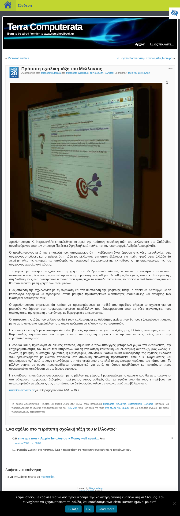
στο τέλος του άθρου (117, 407)
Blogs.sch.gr (96, 488)
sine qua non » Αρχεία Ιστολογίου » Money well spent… (58, 438)
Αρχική (140, 44)
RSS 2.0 (72, 407)
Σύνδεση (25, 5)
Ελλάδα (109, 72)
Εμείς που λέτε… (162, 44)
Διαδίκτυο (83, 72)
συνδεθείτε (47, 477)
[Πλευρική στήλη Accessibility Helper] (174, 13)
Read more (106, 509)
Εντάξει (73, 509)
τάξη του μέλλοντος (139, 72)
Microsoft (71, 72)
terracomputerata (51, 72)
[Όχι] (174, 503)
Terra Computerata (44, 27)
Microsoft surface (18, 58)
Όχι (88, 509)
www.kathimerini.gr (21, 390)
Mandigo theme (86, 491)
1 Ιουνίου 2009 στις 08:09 (26, 443)
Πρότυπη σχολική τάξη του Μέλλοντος (61, 68)
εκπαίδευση (96, 72)
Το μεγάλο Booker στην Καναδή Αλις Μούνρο (144, 58)
